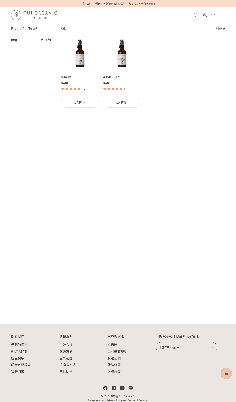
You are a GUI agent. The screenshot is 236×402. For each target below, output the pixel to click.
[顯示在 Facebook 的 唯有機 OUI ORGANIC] (105, 388)
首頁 (13, 28)
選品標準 (17, 358)
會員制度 (114, 345)
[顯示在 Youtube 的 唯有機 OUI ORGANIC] (122, 388)
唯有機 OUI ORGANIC (123, 396)
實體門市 (17, 371)
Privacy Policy (114, 400)
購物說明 (66, 336)
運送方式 (66, 352)
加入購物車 (80, 102)
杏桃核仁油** (112, 77)
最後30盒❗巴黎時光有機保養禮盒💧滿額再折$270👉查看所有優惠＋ (118, 3)
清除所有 (46, 40)
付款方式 (66, 345)
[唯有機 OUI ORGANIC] (34, 15)
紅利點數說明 (117, 352)
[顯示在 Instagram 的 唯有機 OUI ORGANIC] (114, 388)
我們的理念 (19, 345)
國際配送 (66, 358)
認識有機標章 (21, 365)
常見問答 (66, 371)
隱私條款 (114, 365)
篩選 (63, 28)
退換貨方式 (67, 365)
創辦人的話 (19, 352)
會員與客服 (115, 336)
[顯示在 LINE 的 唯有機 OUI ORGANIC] (130, 388)
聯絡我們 (114, 358)
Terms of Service (137, 400)
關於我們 (17, 336)
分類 (21, 28)
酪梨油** (67, 77)
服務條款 (114, 371)
